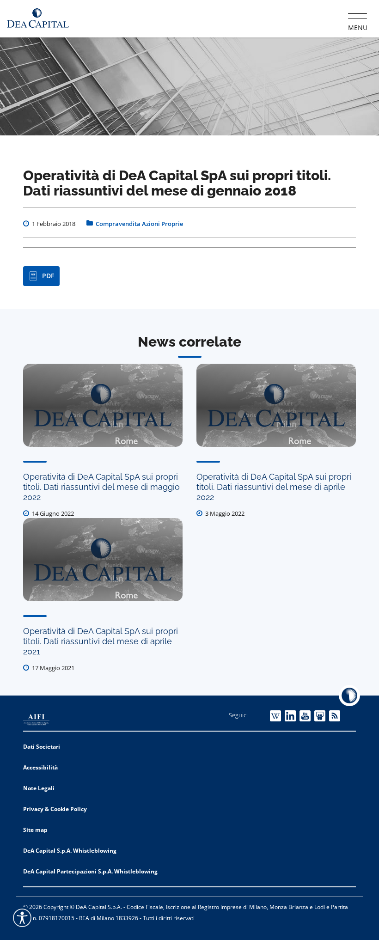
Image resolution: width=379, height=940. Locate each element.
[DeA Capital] (38, 18)
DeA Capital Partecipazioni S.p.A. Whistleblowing (90, 871)
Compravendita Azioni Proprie (139, 224)
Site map (35, 830)
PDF (48, 275)
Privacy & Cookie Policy (55, 809)
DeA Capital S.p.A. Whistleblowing (69, 851)
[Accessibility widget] (22, 918)
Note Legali (39, 788)
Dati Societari (41, 747)
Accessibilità (40, 767)
